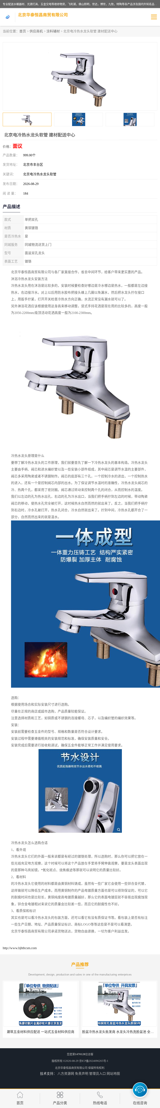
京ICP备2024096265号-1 (93, 1060)
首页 (22, 31)
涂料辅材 (53, 31)
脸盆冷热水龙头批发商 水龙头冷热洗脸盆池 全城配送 (42, 1032)
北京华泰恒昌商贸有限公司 (71, 1067)
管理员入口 (97, 1073)
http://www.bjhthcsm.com (20, 948)
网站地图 (113, 1073)
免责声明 (81, 1073)
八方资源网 (66, 1073)
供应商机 (36, 31)
